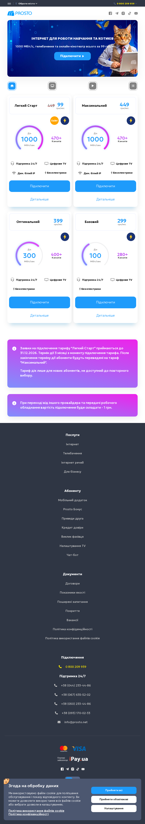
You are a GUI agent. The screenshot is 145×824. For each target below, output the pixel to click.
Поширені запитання (72, 602)
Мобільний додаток (72, 500)
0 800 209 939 (125, 3)
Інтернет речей (72, 462)
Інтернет (72, 444)
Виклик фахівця (72, 536)
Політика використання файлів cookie (72, 638)
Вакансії (72, 620)
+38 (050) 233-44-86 (75, 704)
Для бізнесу (72, 471)
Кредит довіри (72, 527)
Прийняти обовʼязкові (113, 799)
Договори (72, 583)
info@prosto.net (76, 722)
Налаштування (113, 808)
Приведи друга (72, 518)
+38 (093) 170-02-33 (75, 713)
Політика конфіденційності (72, 629)
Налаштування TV (73, 546)
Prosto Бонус (72, 509)
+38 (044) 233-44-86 (75, 685)
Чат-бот (73, 555)
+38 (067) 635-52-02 (75, 694)
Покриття (73, 611)
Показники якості (72, 592)
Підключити (71, 56)
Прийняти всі (114, 790)
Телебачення (72, 453)
